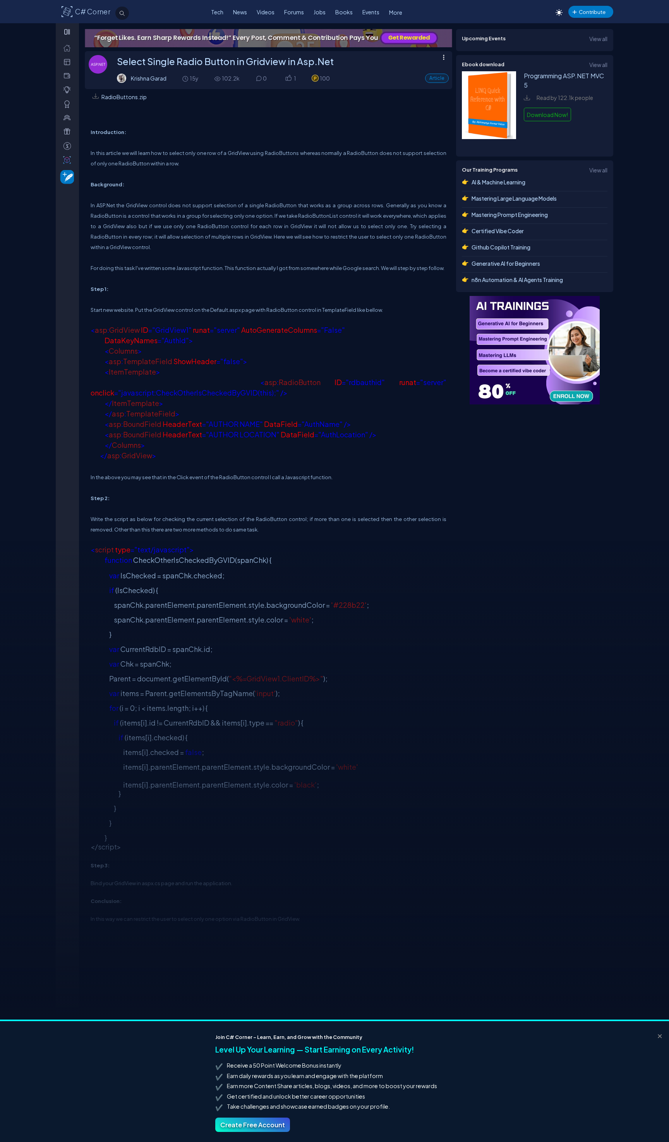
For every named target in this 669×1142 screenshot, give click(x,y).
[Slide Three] (277, 38)
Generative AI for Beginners (506, 263)
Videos (265, 12)
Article (436, 78)
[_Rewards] (68, 146)
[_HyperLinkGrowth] (65, 176)
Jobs (320, 12)
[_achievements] (68, 104)
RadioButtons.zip (124, 96)
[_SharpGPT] (68, 160)
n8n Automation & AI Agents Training (517, 279)
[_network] (68, 117)
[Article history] (186, 78)
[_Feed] (68, 48)
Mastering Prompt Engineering (510, 214)
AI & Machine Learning (498, 182)
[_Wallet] (68, 76)
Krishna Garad (148, 78)
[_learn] (68, 89)
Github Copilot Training (501, 247)
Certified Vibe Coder (498, 230)
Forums (294, 12)
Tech (217, 12)
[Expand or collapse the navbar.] (68, 31)
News (240, 12)
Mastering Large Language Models (514, 198)
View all (598, 38)
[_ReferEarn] (68, 131)
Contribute (592, 12)
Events (370, 12)
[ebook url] (489, 142)
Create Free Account (252, 1125)
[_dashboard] (68, 62)
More (395, 12)
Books (344, 12)
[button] (288, 79)
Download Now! (547, 114)
